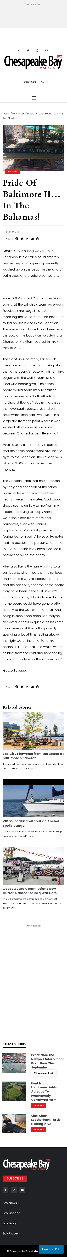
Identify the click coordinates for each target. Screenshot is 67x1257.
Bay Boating (11, 1213)
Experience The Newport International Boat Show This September (48, 1061)
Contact (29, 82)
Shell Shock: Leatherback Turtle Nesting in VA (45, 1120)
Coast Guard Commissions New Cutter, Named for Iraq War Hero (30, 890)
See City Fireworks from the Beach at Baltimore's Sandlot (33, 756)
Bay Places (11, 1233)
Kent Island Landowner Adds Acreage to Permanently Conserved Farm (44, 1091)
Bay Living (10, 1223)
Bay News (12, 171)
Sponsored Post (44, 1073)
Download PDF (51, 1249)
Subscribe (15, 1178)
